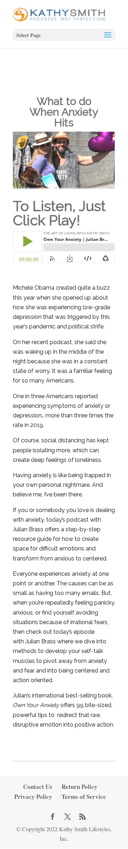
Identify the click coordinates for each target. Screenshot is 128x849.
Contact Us (37, 786)
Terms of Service (84, 796)
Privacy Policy (33, 796)
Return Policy (79, 786)
